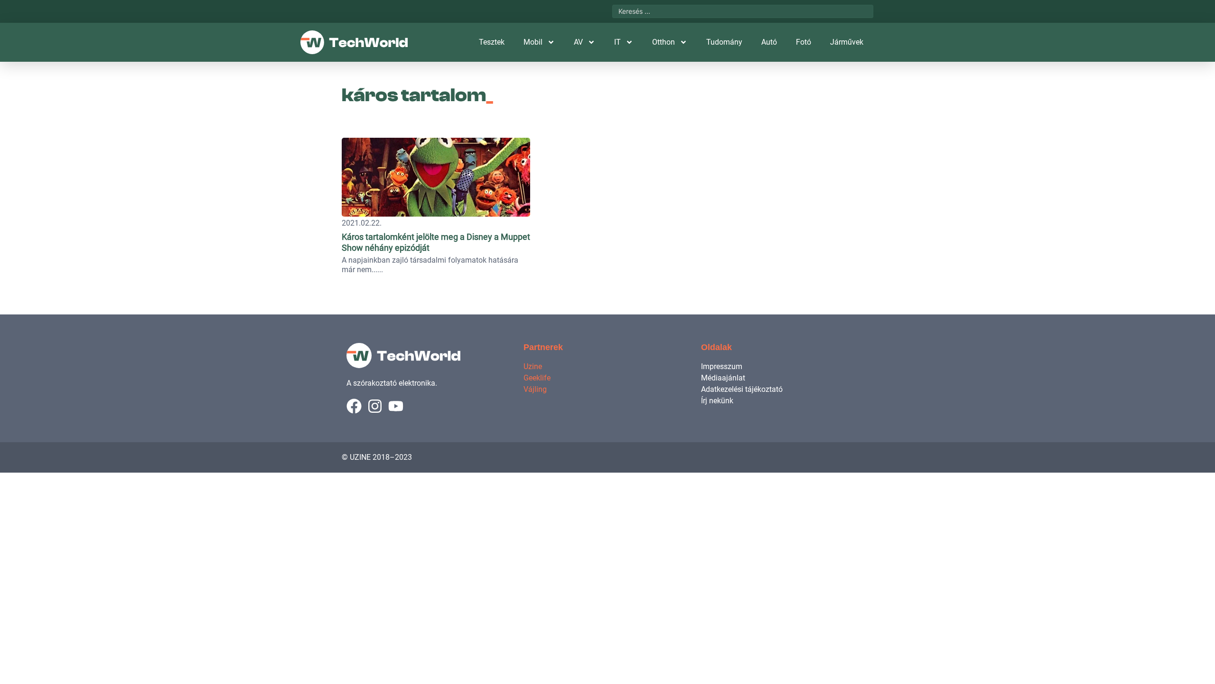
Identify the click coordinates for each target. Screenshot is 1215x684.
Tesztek (492, 42)
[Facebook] (354, 406)
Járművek (846, 42)
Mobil (532, 42)
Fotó (803, 42)
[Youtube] (395, 406)
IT (617, 42)
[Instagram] (375, 406)
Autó (769, 42)
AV (578, 42)
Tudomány (724, 42)
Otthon (663, 42)
